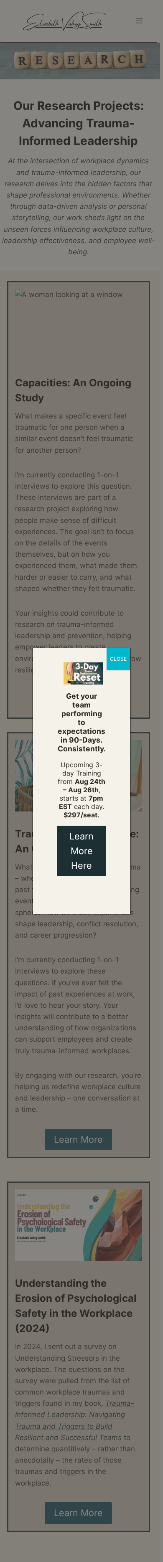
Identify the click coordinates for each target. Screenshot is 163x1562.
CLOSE (118, 659)
